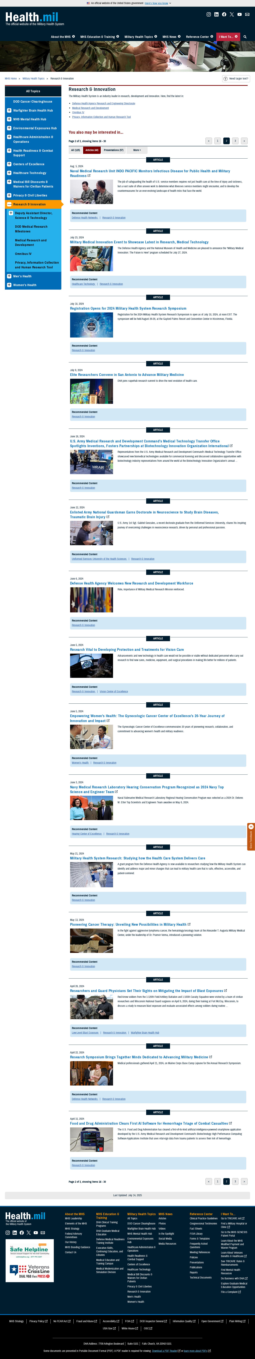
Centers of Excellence (29, 164)
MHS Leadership (73, 1218)
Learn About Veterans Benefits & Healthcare (232, 1254)
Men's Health (22, 276)
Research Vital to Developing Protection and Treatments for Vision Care (127, 649)
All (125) (75, 150)
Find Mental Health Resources (230, 1271)
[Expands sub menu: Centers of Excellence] (9, 164)
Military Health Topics (139, 37)
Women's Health (24, 285)
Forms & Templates (200, 1238)
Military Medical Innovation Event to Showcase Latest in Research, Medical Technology (139, 242)
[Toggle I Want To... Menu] (236, 37)
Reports (194, 1272)
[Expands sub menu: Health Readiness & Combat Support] (9, 150)
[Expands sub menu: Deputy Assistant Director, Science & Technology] (11, 213)
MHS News (169, 37)
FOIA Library (196, 1234)
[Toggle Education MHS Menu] (117, 37)
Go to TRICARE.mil (231, 1218)
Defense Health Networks (85, 217)
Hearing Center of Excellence (87, 834)
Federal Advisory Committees (73, 1235)
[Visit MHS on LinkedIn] (216, 15)
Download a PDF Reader (164, 1351)
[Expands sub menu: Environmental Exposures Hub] (9, 128)
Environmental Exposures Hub (35, 128)
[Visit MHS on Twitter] (232, 15)
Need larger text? (238, 78)
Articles (162, 1218)
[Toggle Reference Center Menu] (211, 37)
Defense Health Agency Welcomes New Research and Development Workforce (131, 583)
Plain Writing (235, 1321)
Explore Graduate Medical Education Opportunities (234, 1285)
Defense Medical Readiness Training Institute (110, 1241)
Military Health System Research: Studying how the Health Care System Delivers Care (137, 858)
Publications (196, 1267)
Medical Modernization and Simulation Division (109, 1270)
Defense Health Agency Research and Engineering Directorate (103, 103)
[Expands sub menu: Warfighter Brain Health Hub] (9, 110)
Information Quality (182, 1321)
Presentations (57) (113, 150)
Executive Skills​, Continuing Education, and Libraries (109, 1251)
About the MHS (61, 37)
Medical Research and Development (31, 242)
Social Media (165, 1238)
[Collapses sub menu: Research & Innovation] (9, 204)
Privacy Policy (36, 1321)
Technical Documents (201, 1277)
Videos (162, 1228)
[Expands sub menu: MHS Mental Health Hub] (9, 119)
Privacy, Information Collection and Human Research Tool (37, 265)
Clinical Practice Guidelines (204, 1218)
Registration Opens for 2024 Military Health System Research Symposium (128, 308)
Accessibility (109, 1321)
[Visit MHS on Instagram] (209, 15)
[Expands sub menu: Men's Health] (9, 276)
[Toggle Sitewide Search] (245, 36)
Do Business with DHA (232, 1278)
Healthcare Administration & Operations (33, 139)
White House (128, 1328)
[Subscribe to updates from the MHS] (247, 15)
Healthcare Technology (29, 173)
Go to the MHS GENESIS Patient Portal (234, 1233)
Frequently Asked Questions (199, 1245)
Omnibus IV (23, 254)
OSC (146, 1328)
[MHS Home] (27, 1225)
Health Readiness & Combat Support (33, 153)
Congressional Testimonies (203, 1223)
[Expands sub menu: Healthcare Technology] (9, 173)
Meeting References (200, 1252)
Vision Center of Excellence (114, 691)
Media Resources (167, 1244)
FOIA (128, 1321)
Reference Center (197, 37)
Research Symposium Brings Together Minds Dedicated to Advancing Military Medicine (139, 1057)
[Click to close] (251, 826)
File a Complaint (229, 1292)
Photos (162, 1223)
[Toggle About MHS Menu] (73, 37)
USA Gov (107, 1328)
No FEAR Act (60, 1321)
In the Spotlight (166, 1234)
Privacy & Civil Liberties (30, 195)
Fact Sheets (196, 1228)
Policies (194, 1257)
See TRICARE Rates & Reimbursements (233, 1263)
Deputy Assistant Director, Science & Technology (33, 215)
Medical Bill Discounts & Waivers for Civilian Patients (33, 184)
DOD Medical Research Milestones (31, 229)
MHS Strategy (72, 1228)
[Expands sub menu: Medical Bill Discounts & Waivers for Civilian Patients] (9, 182)
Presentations (197, 1262)
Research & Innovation (29, 204)
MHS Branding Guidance (77, 1247)
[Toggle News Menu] (179, 37)
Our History (71, 1242)
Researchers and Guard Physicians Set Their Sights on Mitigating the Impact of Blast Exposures (146, 991)
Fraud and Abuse (85, 1321)
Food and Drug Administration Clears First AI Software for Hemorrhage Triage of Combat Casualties (149, 1123)
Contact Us (70, 1252)
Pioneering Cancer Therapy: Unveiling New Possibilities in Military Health (128, 924)
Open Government (210, 1321)
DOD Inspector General (152, 1321)
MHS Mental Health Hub (29, 119)
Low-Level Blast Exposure (85, 1032)
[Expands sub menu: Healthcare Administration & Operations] (9, 137)
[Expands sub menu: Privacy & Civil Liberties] (9, 195)
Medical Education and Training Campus (107, 1261)
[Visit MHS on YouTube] (239, 15)
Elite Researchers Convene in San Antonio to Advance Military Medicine (127, 374)
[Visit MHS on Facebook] (224, 15)
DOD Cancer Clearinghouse (32, 101)
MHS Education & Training (97, 37)
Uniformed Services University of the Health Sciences (99, 559)
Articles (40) (92, 150)
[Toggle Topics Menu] (155, 37)
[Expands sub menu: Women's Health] (9, 285)
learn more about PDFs (195, 1351)
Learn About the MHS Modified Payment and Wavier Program (232, 1244)
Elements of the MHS (76, 1223)
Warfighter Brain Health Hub (33, 110)
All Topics (33, 91)
